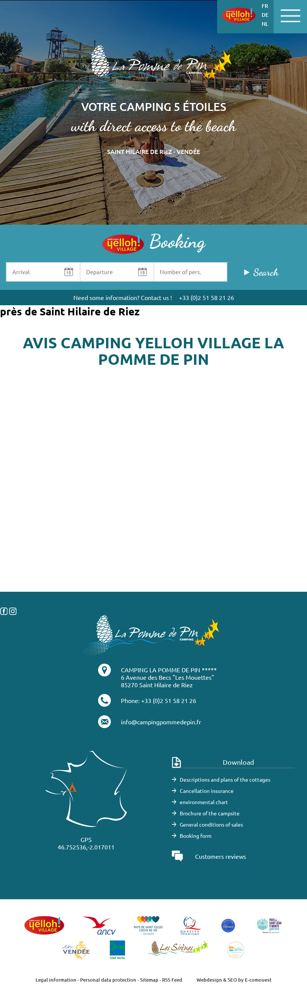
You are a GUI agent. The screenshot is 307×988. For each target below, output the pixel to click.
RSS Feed (172, 979)
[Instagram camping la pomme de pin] (12, 610)
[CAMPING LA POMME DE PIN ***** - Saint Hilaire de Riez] (151, 635)
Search (266, 272)
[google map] (153, 516)
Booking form (196, 835)
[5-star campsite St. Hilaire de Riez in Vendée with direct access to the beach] (153, 67)
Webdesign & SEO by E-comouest (234, 979)
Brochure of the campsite (210, 813)
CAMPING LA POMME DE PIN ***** (169, 669)
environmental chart (204, 801)
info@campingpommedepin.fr (161, 721)
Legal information (56, 979)
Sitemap (149, 979)
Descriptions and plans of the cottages (225, 779)
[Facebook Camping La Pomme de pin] (3, 610)
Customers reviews (220, 856)
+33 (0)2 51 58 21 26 (206, 297)
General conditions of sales (211, 824)
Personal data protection (108, 979)
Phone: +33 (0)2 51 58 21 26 (158, 700)
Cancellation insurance (207, 790)
